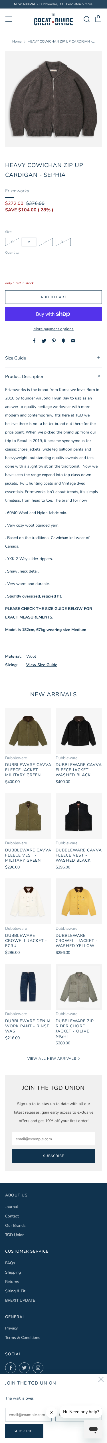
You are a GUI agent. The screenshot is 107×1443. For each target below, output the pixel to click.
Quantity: (12, 252)
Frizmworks (17, 191)
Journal (11, 1206)
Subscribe (53, 1156)
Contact (12, 1216)
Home (16, 41)
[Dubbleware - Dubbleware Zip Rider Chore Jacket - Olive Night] (79, 987)
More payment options (53, 329)
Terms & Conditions (22, 1337)
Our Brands (15, 1225)
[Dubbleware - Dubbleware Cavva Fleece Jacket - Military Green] (28, 731)
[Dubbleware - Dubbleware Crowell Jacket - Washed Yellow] (79, 901)
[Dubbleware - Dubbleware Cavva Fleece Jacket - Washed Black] (79, 731)
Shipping (13, 1272)
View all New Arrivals (51, 1058)
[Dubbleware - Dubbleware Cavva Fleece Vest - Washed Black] (79, 816)
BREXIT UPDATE (20, 1300)
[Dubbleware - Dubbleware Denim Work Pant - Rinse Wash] (28, 987)
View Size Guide (41, 665)
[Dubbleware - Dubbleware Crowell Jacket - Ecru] (28, 901)
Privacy (11, 1328)
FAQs (10, 1263)
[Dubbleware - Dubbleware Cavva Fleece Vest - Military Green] (28, 816)
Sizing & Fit (15, 1291)
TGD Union (15, 1235)
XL (63, 241)
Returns (12, 1281)
